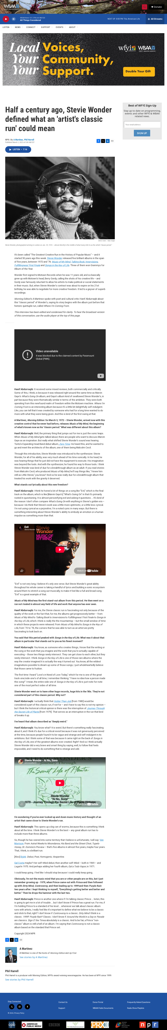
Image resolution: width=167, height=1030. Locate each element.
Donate (158, 7)
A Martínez (18, 139)
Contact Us (62, 1002)
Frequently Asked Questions (138, 1002)
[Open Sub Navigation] (11, 27)
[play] (6, 19)
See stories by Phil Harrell (19, 979)
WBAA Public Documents (103, 1008)
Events (59, 27)
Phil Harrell (29, 139)
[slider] (17, 19)
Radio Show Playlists (135, 1008)
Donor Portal (98, 1002)
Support (45, 27)
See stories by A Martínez (33, 957)
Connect (30, 27)
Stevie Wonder (54, 258)
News (18, 27)
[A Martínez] (11, 955)
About (72, 27)
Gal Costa (19, 862)
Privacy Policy (19, 1013)
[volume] (13, 19)
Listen (6, 27)
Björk (23, 856)
